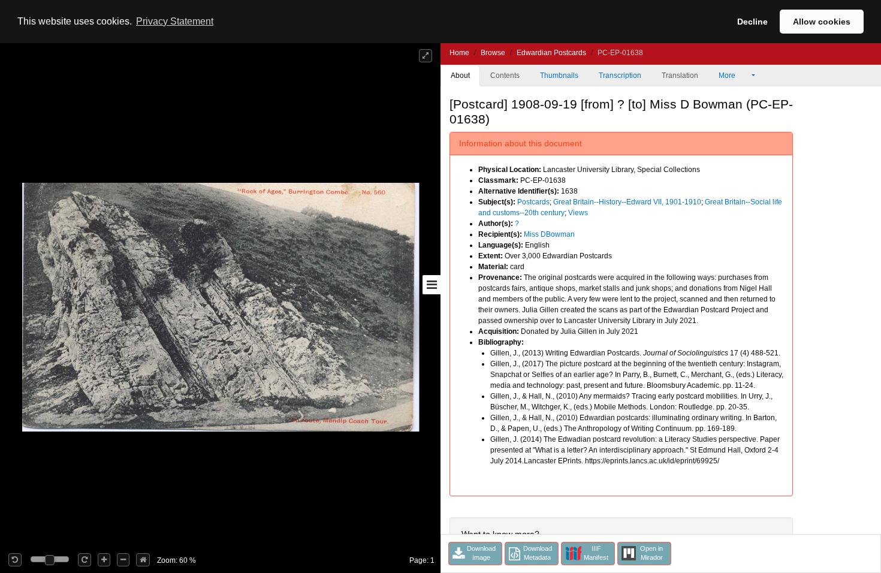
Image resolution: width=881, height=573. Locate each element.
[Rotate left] (15, 559)
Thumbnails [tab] (559, 75)
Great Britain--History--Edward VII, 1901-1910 (627, 202)
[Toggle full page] (425, 55)
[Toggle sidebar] (432, 284)
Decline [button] (752, 21)
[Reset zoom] (143, 559)
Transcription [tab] (620, 75)
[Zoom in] (104, 559)
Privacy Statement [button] (174, 21)
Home (459, 53)
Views (578, 213)
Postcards (533, 202)
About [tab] (460, 75)
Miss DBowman (549, 234)
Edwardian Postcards (551, 53)
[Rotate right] (84, 559)
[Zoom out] (123, 559)
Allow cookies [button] (821, 21)
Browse (493, 53)
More (728, 75)
